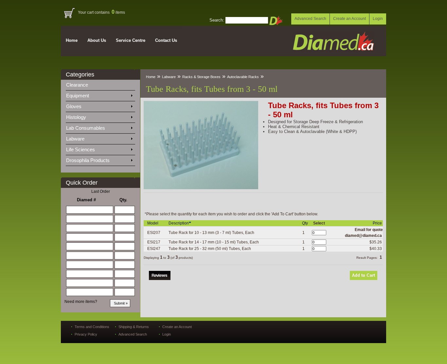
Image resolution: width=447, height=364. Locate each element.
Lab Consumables (86, 128)
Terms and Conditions (92, 327)
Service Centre (130, 40)
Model (153, 223)
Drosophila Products (88, 160)
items (118, 12)
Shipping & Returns (133, 327)
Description (179, 223)
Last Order (100, 191)
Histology (76, 117)
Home (72, 40)
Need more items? (80, 301)
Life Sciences (81, 149)
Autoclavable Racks (243, 77)
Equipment (78, 95)
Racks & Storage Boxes (201, 77)
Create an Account (349, 18)
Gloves (74, 106)
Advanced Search (310, 18)
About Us (96, 40)
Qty (305, 223)
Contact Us (166, 40)
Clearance (81, 85)
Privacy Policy (86, 334)
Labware (76, 138)
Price (378, 223)
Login (378, 18)
